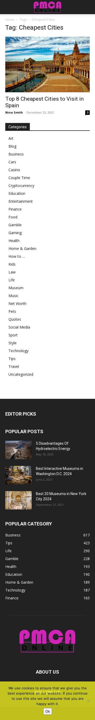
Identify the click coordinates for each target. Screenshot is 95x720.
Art (10, 138)
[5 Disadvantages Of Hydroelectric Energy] (18, 450)
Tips (12, 358)
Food (12, 216)
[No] (88, 700)
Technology (18, 350)
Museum (15, 287)
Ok (47, 711)
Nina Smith (14, 112)
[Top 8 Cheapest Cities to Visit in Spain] (47, 64)
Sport (13, 334)
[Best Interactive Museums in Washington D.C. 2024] (18, 475)
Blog (12, 146)
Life (11, 279)
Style (12, 342)
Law (12, 272)
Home (10, 19)
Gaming (15, 232)
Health (14, 240)
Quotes (14, 319)
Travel (13, 366)
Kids (12, 264)
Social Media (19, 327)
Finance (15, 209)
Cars (12, 161)
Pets (12, 311)
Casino (14, 169)
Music (13, 295)
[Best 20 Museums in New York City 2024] (18, 500)
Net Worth (17, 303)
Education (16, 193)
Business (16, 154)
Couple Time (19, 177)
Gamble (15, 224)
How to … (16, 256)
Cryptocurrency (21, 185)
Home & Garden (22, 248)
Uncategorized (20, 374)
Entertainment (20, 201)
